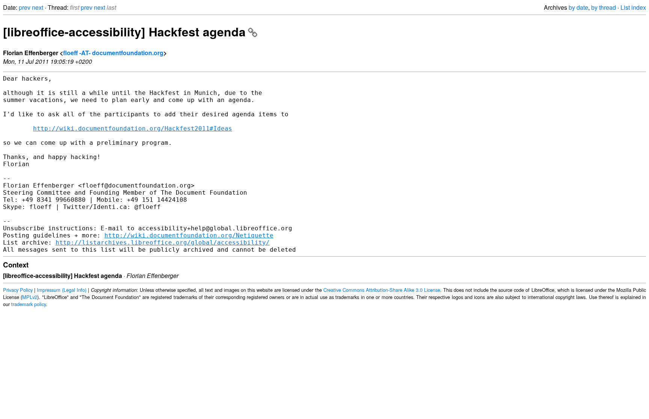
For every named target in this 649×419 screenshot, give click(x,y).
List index (633, 7)
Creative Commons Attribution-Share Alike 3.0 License (381, 289)
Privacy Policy (18, 289)
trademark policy (28, 304)
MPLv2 (29, 296)
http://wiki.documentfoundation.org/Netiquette (188, 235)
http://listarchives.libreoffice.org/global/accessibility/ (163, 242)
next (37, 7)
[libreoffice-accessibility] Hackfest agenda (124, 31)
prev (24, 7)
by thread (603, 7)
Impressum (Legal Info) (61, 289)
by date (578, 7)
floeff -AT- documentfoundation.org (113, 52)
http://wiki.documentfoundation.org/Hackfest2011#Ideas (132, 128)
